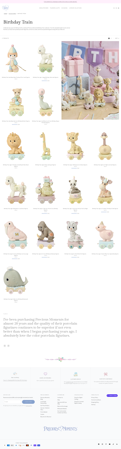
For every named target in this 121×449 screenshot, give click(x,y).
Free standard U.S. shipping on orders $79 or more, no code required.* (60, 1)
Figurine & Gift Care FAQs (62, 403)
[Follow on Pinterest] (106, 444)
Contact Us (60, 397)
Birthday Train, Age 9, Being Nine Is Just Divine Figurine (16, 208)
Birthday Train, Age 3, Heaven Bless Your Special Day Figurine (105, 254)
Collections (12, 13)
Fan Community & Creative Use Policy (62, 412)
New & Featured (43, 8)
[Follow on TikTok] (113, 444)
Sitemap (93, 404)
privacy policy (29, 405)
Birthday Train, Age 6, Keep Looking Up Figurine (45, 165)
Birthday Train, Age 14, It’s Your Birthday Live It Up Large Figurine (16, 255)
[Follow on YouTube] (109, 444)
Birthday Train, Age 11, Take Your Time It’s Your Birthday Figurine (45, 209)
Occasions (64, 8)
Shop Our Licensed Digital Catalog (79, 402)
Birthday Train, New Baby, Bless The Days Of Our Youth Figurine (16, 77)
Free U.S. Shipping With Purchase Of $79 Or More (15, 380)
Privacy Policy (94, 397)
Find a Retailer (43, 412)
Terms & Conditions (96, 400)
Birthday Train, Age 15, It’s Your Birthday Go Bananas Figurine (45, 254)
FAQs (58, 400)
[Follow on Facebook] (98, 444)
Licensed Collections (75, 8)
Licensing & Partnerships (43, 402)
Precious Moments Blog (45, 398)
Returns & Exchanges (62, 406)
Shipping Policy (95, 402)
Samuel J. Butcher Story (44, 409)
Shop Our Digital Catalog (78, 398)
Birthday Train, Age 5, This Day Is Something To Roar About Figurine (16, 165)
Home (5, 13)
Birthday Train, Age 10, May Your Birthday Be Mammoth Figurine (16, 300)
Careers (42, 414)
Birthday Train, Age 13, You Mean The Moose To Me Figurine (105, 208)
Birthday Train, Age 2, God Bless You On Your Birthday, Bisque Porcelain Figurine (45, 122)
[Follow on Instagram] (102, 444)
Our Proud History (44, 405)
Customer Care (69, 382)
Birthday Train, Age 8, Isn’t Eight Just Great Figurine (105, 165)
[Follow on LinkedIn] (117, 444)
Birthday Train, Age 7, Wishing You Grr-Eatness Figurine (75, 165)
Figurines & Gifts (55, 8)
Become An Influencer (45, 417)
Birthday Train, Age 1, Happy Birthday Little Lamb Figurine (45, 77)
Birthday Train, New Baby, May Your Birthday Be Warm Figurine (16, 121)
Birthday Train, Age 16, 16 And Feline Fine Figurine (75, 254)
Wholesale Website (62, 409)
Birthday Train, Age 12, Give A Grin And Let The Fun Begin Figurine (75, 209)
